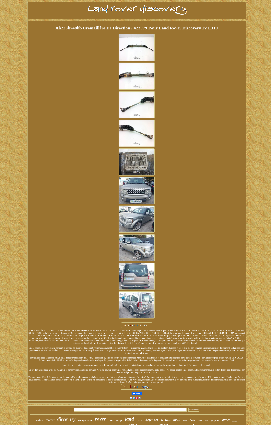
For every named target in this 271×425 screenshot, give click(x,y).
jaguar (215, 420)
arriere (39, 420)
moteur (50, 420)
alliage (119, 420)
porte (140, 420)
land (129, 419)
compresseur (85, 420)
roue (206, 421)
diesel (226, 420)
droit (176, 420)
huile (192, 420)
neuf (111, 420)
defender (152, 420)
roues (185, 421)
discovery (66, 419)
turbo (200, 421)
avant (166, 419)
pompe (234, 421)
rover (100, 419)
